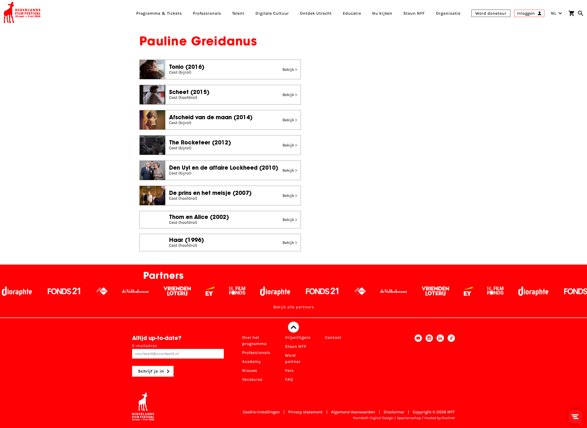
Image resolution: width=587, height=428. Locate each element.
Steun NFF (296, 346)
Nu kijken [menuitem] (382, 13)
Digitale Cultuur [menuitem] (272, 13)
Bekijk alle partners (293, 306)
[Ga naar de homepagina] (22, 13)
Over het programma (254, 340)
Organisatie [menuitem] (448, 13)
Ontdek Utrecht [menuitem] (316, 13)
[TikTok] (451, 359)
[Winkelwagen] (571, 13)
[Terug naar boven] (293, 327)
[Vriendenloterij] (151, 291)
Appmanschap (409, 418)
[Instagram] (429, 359)
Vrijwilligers (297, 337)
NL (554, 13)
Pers (289, 370)
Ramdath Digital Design (373, 418)
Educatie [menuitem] (352, 13)
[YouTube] (418, 359)
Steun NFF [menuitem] (414, 13)
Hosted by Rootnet (439, 418)
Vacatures (252, 379)
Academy (251, 361)
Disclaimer (394, 411)
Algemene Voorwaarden (353, 411)
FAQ (289, 379)
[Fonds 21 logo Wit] (38, 291)
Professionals (256, 352)
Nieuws (249, 370)
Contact (333, 337)
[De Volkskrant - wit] (110, 291)
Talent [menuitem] (238, 13)
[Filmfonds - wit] (212, 291)
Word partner (293, 358)
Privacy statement (305, 411)
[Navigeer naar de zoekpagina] (580, 13)
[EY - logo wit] (184, 291)
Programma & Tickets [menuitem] (159, 13)
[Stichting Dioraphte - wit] (250, 291)
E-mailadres (144, 345)
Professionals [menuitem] (207, 13)
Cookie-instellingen (261, 411)
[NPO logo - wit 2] (76, 291)
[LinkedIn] (440, 359)
